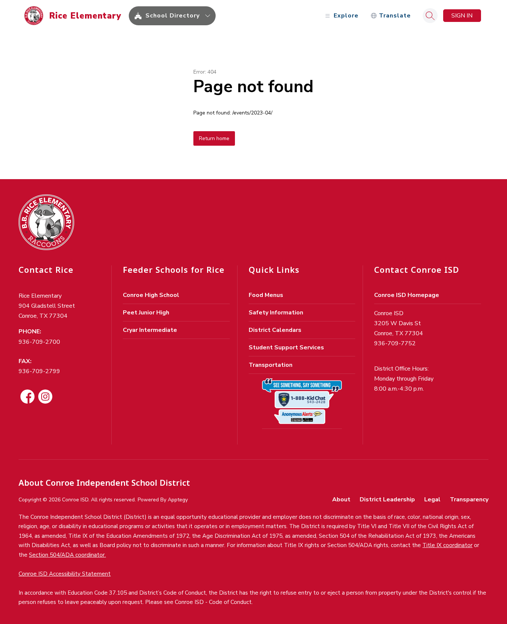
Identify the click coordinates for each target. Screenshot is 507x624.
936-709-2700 (39, 342)
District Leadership (387, 499)
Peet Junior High (146, 312)
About (341, 499)
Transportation (270, 365)
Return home (214, 138)
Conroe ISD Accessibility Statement (65, 574)
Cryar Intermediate (150, 330)
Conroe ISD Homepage (406, 295)
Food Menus (266, 295)
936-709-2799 (39, 371)
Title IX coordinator (447, 545)
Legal (432, 499)
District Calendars (275, 330)
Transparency (469, 499)
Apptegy (178, 499)
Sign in (461, 16)
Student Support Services (286, 347)
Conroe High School (151, 295)
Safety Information (276, 312)
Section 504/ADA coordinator (67, 555)
